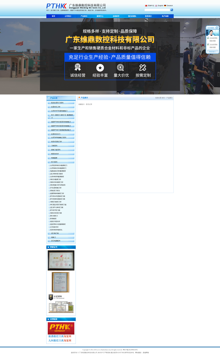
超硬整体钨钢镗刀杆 (57, 193)
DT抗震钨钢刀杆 (55, 188)
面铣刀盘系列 (55, 150)
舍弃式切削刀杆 (56, 141)
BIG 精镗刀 (54, 216)
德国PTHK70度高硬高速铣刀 (61, 130)
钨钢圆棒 (54, 158)
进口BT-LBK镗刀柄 (56, 207)
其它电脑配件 (55, 241)
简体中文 (151, 5)
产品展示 (84, 16)
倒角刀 (53, 237)
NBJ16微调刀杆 (55, 179)
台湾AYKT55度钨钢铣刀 (59, 111)
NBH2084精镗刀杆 (56, 182)
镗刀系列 (54, 162)
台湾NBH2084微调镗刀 (58, 168)
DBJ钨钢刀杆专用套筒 (57, 185)
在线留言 (116, 16)
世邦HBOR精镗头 (56, 230)
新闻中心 (100, 16)
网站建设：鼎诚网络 (142, 352)
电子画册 (165, 16)
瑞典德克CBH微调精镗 (58, 171)
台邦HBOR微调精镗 (57, 176)
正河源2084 (54, 227)
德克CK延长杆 (55, 221)
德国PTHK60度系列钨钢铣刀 (61, 122)
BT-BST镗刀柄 (55, 210)
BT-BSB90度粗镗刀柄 (57, 199)
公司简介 (68, 16)
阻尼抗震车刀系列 (57, 103)
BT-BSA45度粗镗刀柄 (57, 196)
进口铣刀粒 (55, 233)
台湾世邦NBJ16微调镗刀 (58, 165)
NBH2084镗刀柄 (56, 213)
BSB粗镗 (53, 219)
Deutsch (170, 5)
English (160, 5)
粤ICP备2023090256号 (130, 350)
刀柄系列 (54, 146)
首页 (53, 16)
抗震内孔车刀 (55, 134)
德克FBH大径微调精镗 (58, 224)
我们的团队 (132, 16)
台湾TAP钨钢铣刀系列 (58, 137)
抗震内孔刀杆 (55, 107)
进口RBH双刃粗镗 (56, 174)
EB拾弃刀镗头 (55, 191)
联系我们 (148, 16)
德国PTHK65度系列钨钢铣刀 (61, 126)
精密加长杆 (55, 154)
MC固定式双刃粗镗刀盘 (58, 205)
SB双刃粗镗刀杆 (55, 202)
